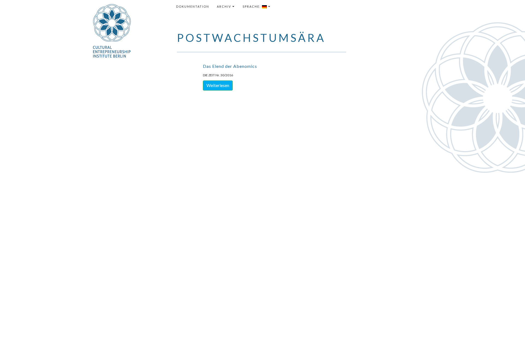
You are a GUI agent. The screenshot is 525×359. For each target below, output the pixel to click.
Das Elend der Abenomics (230, 66)
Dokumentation (192, 6)
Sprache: (252, 6)
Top (512, 346)
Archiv (224, 6)
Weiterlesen (217, 85)
